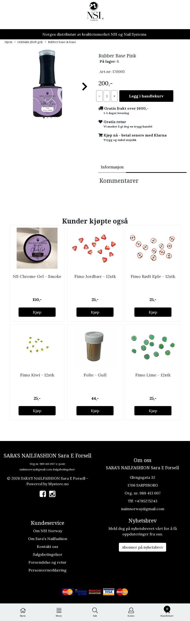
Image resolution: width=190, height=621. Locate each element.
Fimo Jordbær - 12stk (95, 276)
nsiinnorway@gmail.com (36, 469)
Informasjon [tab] (112, 167)
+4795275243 (146, 501)
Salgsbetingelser (64, 469)
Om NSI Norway (47, 530)
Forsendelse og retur (47, 562)
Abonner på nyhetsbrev (142, 547)
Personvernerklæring (47, 570)
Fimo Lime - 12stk (153, 375)
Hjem (8, 42)
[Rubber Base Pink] (47, 84)
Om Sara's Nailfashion (47, 538)
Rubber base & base (62, 42)
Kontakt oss (47, 546)
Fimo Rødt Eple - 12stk (153, 276)
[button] (44, 117)
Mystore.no (58, 483)
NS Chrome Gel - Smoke (37, 276)
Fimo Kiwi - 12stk (37, 375)
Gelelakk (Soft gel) (30, 42)
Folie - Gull (95, 375)
